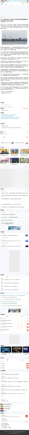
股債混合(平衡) (4, 324)
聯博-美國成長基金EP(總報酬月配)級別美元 (5, 320)
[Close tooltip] (26, 6)
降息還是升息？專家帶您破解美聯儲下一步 (7, 91)
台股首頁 (24, 108)
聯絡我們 (24, 431)
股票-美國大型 (4, 321)
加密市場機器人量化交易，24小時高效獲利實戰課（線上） (11, 286)
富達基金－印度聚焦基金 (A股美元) (4, 329)
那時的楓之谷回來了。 (4, 163)
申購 (27, 327)
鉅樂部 (12, 431)
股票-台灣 (4, 327)
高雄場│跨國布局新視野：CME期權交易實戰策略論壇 (11, 289)
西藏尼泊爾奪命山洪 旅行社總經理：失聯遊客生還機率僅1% (24, 155)
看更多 (27, 123)
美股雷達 (4, 244)
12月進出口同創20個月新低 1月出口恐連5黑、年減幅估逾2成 (8, 114)
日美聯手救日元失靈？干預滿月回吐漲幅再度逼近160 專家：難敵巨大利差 (10, 117)
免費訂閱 (26, 421)
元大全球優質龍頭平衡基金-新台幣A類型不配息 (6, 323)
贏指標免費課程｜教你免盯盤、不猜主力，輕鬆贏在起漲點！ (12, 279)
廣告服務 (17, 431)
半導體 (3, 367)
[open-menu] (0, 2)
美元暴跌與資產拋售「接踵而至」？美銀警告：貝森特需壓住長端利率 (10, 118)
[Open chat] (27, 4)
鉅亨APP (7, 431)
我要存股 (27, 108)
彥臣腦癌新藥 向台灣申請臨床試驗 (20, 142)
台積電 (3, 365)
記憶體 (3, 363)
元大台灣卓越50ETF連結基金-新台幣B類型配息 (6, 326)
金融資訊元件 (20, 431)
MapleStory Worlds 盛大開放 (24, 164)
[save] (22, 4)
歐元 (11, 78)
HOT (4, 279)
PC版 (4, 431)
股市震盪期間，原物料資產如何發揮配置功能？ (4, 155)
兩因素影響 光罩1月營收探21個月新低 (6, 143)
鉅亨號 (10, 431)
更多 (27, 318)
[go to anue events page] (25, 2)
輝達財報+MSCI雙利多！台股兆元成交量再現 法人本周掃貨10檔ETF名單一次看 (14, 164)
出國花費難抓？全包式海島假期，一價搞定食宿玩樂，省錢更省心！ (14, 155)
